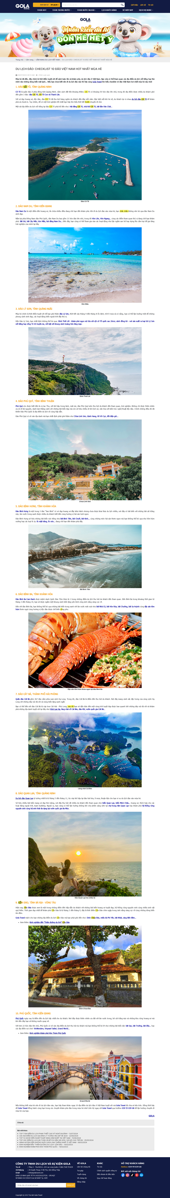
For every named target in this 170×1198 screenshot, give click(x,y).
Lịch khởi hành (109, 10)
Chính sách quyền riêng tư (107, 1174)
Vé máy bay (128, 10)
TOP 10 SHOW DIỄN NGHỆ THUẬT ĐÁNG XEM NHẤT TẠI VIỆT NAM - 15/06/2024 (50, 1141)
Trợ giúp (80, 1174)
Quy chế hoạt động (104, 1181)
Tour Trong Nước (61, 10)
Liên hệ (143, 5)
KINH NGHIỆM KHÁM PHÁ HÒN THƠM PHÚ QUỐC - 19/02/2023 (43, 1150)
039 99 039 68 (134, 1170)
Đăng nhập (81, 1185)
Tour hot (41, 10)
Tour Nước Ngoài (85, 10)
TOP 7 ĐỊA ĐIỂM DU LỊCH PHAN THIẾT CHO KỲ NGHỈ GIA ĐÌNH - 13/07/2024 (48, 1137)
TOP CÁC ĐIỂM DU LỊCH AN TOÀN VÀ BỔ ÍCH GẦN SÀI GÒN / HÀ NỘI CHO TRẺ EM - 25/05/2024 (56, 1144)
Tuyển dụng (81, 1178)
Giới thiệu (134, 5)
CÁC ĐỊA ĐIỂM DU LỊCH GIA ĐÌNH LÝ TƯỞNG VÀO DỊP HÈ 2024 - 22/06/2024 (48, 1139)
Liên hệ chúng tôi (83, 1170)
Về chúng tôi (82, 1181)
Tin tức (150, 5)
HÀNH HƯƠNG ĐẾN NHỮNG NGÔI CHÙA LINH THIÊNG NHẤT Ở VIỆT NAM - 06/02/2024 (53, 1146)
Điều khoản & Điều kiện (106, 1178)
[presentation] (3, 34)
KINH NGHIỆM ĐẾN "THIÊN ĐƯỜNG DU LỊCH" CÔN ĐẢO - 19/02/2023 (46, 1148)
